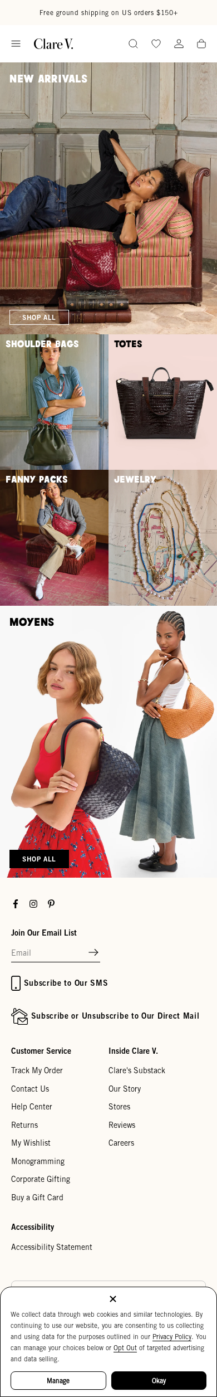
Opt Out (125, 1348)
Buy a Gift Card (37, 1197)
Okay (159, 1380)
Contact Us (30, 1088)
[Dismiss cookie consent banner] (113, 1300)
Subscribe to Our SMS (66, 982)
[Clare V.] (53, 43)
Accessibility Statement (51, 1247)
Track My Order (37, 1070)
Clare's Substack (136, 1070)
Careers (121, 1142)
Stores (119, 1106)
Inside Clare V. (133, 1050)
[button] (93, 952)
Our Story (124, 1088)
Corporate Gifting (40, 1179)
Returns (24, 1125)
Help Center (31, 1106)
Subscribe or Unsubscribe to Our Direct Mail (115, 1015)
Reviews (121, 1125)
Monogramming (38, 1161)
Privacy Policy (171, 1336)
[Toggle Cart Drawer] (201, 44)
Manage (58, 1380)
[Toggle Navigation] (16, 44)
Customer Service (41, 1050)
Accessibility (32, 1226)
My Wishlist (31, 1142)
